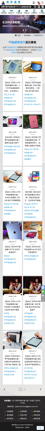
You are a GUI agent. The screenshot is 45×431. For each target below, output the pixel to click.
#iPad (27, 210)
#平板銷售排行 (10, 104)
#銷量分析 (8, 98)
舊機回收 (34, 13)
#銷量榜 (27, 159)
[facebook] (43, 7)
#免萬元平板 (9, 323)
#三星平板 (34, 149)
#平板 (6, 313)
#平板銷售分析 (10, 101)
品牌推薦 (23, 411)
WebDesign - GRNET (22, 427)
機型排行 (11, 13)
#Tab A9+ (28, 104)
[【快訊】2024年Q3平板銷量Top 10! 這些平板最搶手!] (32, 230)
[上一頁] (4, 389)
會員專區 (34, 2)
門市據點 (42, 13)
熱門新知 (10, 418)
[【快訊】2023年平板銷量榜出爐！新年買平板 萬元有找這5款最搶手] (32, 285)
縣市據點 (37, 411)
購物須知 (23, 418)
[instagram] (35, 7)
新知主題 (23, 415)
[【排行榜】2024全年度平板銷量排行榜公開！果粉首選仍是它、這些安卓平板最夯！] (32, 176)
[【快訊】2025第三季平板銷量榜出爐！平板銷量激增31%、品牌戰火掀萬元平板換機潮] (32, 121)
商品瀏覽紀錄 (43, 295)
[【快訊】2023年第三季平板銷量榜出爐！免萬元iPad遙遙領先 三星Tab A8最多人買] (12, 340)
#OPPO (34, 204)
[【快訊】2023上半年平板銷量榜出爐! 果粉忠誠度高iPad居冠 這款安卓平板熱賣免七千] (32, 340)
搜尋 (42, 2)
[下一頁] (40, 389)
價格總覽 (4, 13)
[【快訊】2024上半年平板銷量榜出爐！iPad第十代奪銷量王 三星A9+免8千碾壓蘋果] (12, 285)
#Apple (27, 204)
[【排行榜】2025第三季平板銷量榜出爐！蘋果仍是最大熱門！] (12, 121)
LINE (43, 291)
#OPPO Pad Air (30, 374)
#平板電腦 (8, 146)
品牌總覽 (10, 411)
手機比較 (27, 13)
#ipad (27, 149)
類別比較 (37, 415)
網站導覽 (37, 418)
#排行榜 (16, 146)
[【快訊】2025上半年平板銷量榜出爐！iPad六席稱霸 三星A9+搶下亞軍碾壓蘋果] (12, 176)
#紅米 (6, 94)
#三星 (12, 94)
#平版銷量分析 (10, 262)
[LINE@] (39, 7)
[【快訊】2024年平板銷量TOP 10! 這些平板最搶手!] (12, 230)
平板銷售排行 (17, 42)
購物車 (39, 4)
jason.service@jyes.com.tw (26, 406)
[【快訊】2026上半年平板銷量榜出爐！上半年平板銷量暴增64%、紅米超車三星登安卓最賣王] (12, 66)
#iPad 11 (37, 104)
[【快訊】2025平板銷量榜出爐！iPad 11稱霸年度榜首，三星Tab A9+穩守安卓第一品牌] (32, 66)
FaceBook (43, 287)
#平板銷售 (28, 214)
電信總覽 (10, 415)
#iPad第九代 (29, 378)
